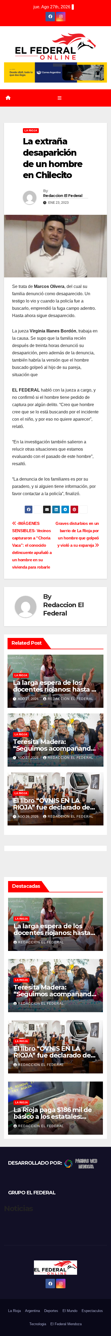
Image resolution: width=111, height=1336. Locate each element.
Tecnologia (37, 1324)
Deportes (51, 1311)
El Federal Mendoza (66, 1324)
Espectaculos (92, 1311)
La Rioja (31, 130)
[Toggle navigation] (59, 98)
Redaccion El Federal (62, 195)
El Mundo (70, 1311)
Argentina (32, 1311)
